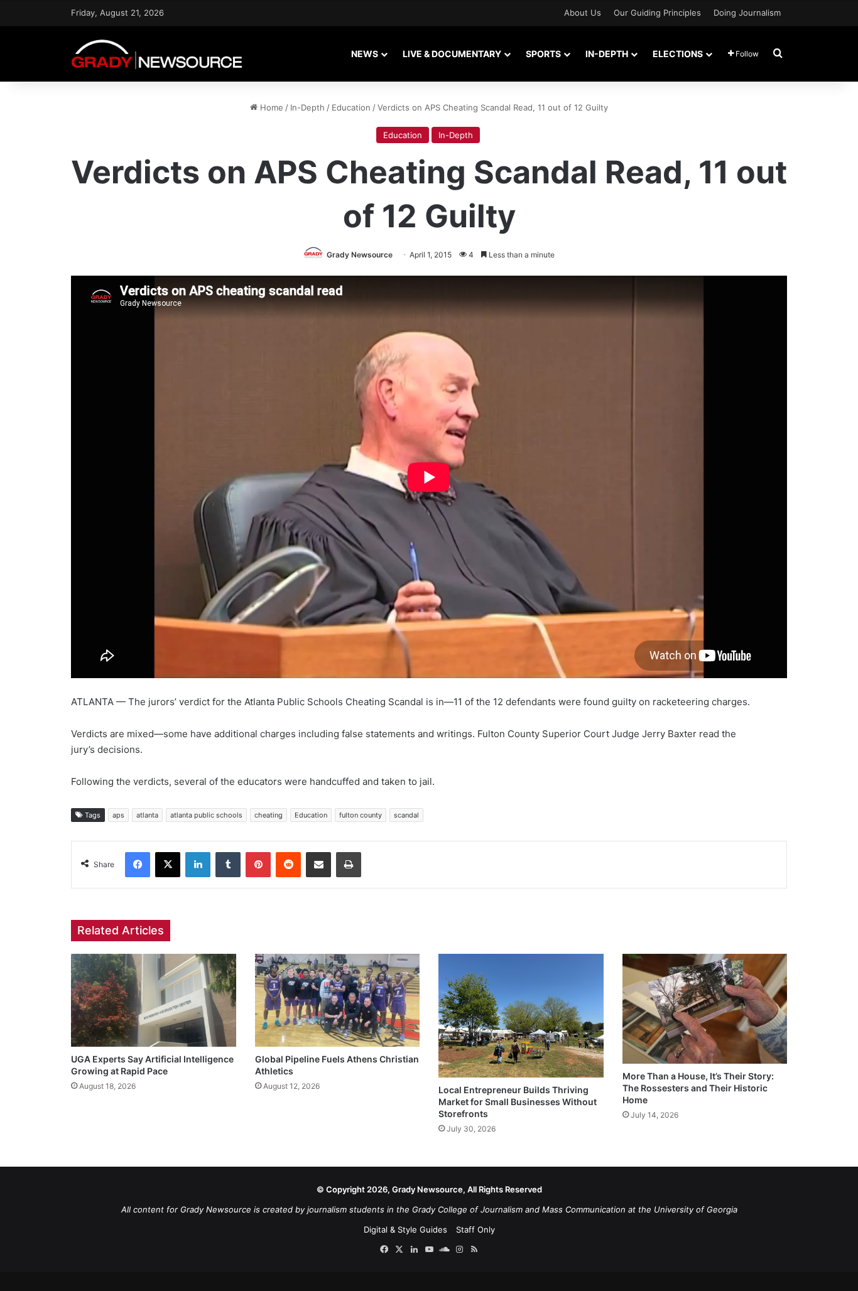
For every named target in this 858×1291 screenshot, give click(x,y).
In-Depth (606, 53)
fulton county (360, 815)
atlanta (147, 815)
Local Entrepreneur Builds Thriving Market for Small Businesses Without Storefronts (517, 1101)
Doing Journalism (747, 13)
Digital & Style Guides (405, 1229)
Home (270, 107)
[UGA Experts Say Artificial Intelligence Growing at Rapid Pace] (153, 1000)
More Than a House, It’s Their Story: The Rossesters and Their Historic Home (698, 1088)
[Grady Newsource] (156, 53)
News (364, 53)
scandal (406, 815)
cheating (268, 815)
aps (118, 815)
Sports (543, 53)
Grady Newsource (360, 254)
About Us (582, 13)
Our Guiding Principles (657, 13)
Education (351, 107)
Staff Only (475, 1229)
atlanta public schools (206, 815)
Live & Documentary (452, 53)
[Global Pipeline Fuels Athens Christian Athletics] (337, 1000)
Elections (678, 53)
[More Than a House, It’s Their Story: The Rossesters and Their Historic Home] (705, 1009)
